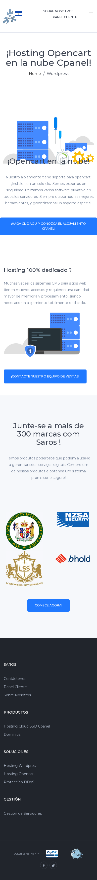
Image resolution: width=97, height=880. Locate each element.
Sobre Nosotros (58, 11)
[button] (90, 10)
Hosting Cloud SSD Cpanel (27, 726)
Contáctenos (15, 679)
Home (35, 73)
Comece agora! (48, 605)
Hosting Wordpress (20, 766)
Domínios (12, 735)
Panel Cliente (15, 687)
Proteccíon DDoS (19, 782)
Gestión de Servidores (23, 813)
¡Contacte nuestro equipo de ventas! (45, 376)
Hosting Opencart (19, 774)
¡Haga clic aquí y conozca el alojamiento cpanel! (48, 226)
